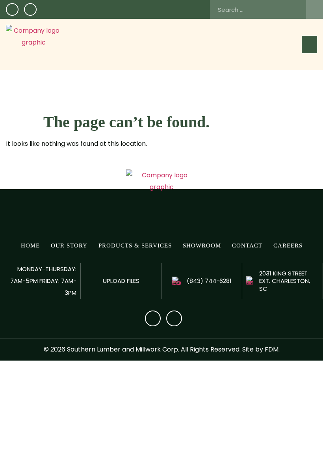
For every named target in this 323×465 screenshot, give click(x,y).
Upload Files (121, 281)
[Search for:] (266, 9)
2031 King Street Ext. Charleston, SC (284, 281)
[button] (309, 44)
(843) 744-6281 (209, 281)
